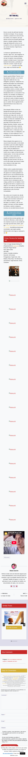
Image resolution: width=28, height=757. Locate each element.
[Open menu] (25, 3)
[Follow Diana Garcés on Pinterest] (16, 586)
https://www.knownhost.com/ (18, 682)
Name (3, 714)
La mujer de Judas (5, 595)
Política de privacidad (14, 740)
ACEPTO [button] (22, 753)
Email (3, 721)
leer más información (8, 753)
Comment (4, 695)
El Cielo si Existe (12, 627)
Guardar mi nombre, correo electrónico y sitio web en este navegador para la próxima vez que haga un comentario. (14, 733)
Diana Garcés (10, 18)
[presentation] (14, 617)
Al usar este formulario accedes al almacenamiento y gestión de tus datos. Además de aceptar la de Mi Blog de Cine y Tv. (14, 739)
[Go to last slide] (4, 624)
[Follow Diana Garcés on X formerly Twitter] (14, 586)
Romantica (6, 557)
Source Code (24, 595)
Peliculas (13, 13)
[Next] (24, 624)
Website (3, 727)
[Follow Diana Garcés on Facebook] (11, 586)
